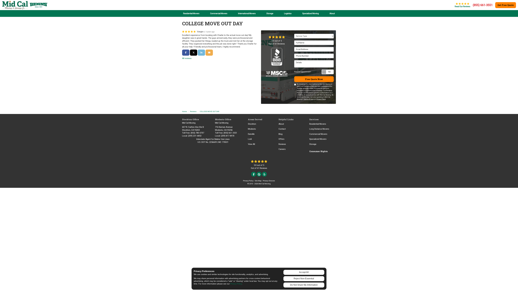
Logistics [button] (288, 13)
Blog (280, 134)
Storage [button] (269, 13)
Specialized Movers (317, 139)
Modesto (252, 129)
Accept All (304, 272)
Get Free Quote (505, 5)
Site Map (258, 181)
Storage (312, 144)
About (281, 124)
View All (251, 144)
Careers (282, 149)
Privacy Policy (321, 99)
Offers (281, 139)
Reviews (282, 144)
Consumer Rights (318, 151)
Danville (251, 134)
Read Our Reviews (462, 6)
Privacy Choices (269, 181)
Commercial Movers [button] (218, 13)
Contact (282, 129)
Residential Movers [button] (191, 13)
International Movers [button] (247, 13)
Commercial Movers (318, 134)
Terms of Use (308, 99)
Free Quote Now (314, 79)
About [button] (332, 13)
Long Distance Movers (319, 129)
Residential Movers (317, 124)
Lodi (250, 139)
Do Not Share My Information (304, 285)
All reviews (187, 58)
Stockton (252, 124)
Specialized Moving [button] (310, 13)
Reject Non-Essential (304, 278)
